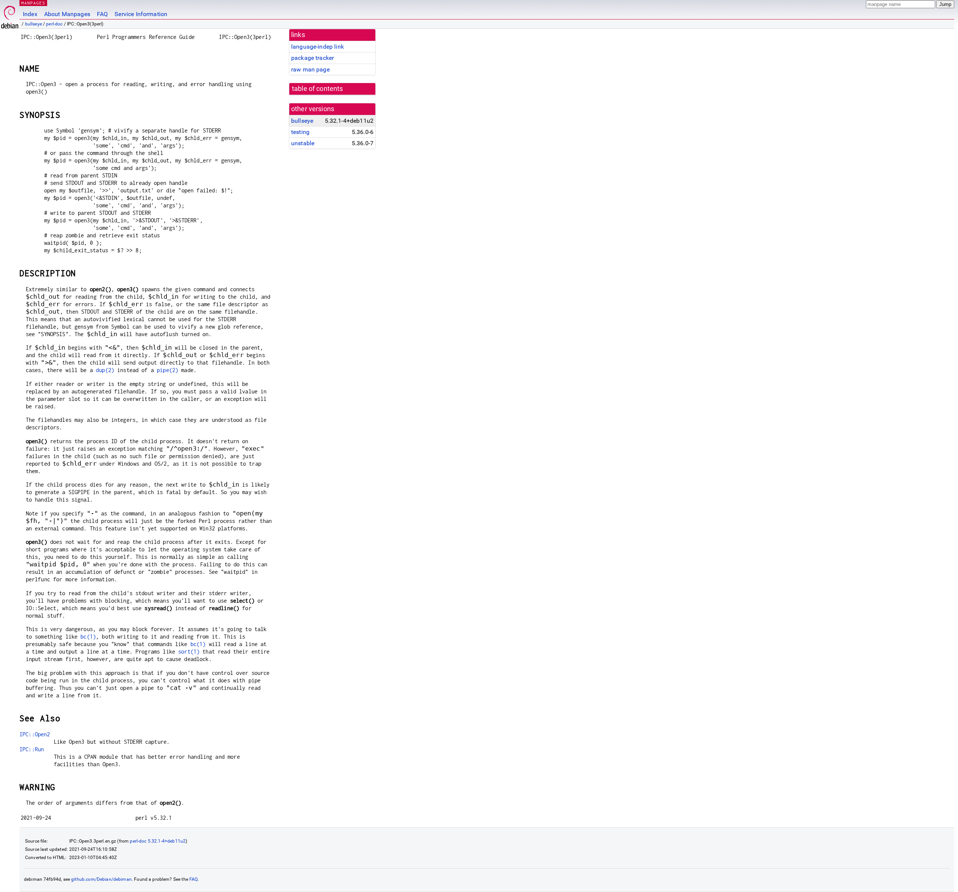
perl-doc (54, 24)
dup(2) (105, 370)
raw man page (310, 69)
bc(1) (88, 636)
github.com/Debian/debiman (101, 879)
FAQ (102, 14)
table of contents (317, 88)
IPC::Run (31, 749)
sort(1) (188, 651)
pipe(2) (167, 370)
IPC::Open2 (34, 734)
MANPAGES (33, 2)
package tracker (312, 57)
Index (30, 14)
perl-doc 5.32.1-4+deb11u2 (158, 841)
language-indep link (317, 46)
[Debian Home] (9, 15)
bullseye (33, 24)
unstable (302, 143)
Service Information (141, 14)
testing (300, 132)
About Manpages (67, 14)
